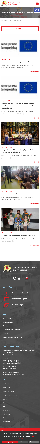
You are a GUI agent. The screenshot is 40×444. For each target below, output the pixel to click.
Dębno (5, 399)
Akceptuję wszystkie (10, 442)
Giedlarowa (6, 403)
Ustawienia (33, 442)
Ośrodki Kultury (8, 322)
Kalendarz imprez (9, 326)
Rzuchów (6, 418)
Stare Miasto (7, 388)
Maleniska (6, 410)
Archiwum (6, 341)
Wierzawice (7, 422)
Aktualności (7, 318)
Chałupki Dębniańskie (10, 395)
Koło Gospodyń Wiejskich (11, 330)
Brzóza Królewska (8, 391)
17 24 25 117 (6, 358)
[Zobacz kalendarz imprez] (6, 299)
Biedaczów (6, 384)
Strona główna (6, 20)
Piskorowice (7, 414)
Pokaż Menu (20, 29)
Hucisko (5, 407)
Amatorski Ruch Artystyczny (12, 337)
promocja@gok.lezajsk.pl (11, 361)
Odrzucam (23, 442)
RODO (3, 431)
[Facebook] (23, 278)
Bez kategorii (17, 20)
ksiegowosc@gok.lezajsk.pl (12, 363)
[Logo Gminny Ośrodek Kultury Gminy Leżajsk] (12, 3)
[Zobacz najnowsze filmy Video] (6, 293)
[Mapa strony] (19, 278)
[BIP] (27, 278)
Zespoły (5, 333)
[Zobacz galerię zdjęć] (6, 305)
